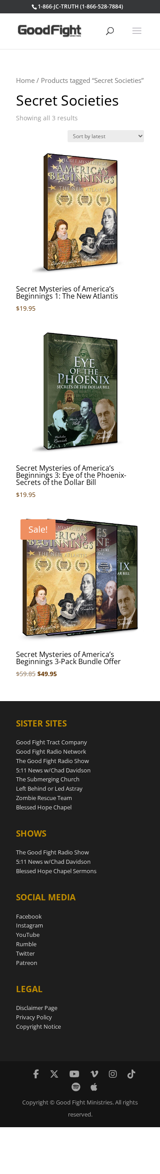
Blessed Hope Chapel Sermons (56, 871)
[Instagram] (113, 1074)
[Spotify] (76, 1087)
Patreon (26, 963)
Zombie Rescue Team (44, 798)
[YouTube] (74, 1074)
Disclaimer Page (36, 1008)
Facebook (29, 916)
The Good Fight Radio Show (52, 761)
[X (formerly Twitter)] (54, 1074)
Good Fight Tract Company (51, 742)
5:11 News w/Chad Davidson (53, 770)
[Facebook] (36, 1074)
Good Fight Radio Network (51, 751)
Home (25, 80)
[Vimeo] (94, 1074)
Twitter (25, 953)
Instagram (29, 925)
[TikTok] (132, 1074)
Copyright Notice (38, 1026)
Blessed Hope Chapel (44, 807)
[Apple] (94, 1087)
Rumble (26, 944)
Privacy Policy (34, 1017)
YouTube (28, 935)
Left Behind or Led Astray (49, 788)
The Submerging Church (48, 779)
